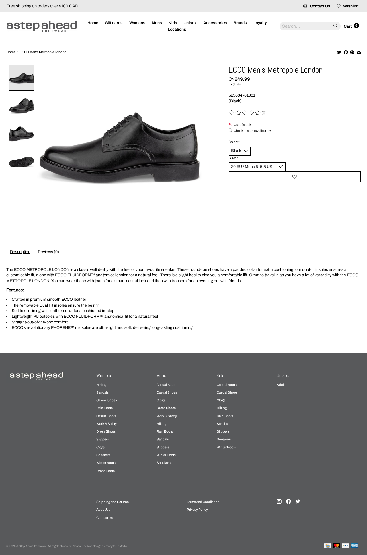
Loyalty (260, 23)
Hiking (101, 384)
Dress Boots (105, 471)
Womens (137, 23)
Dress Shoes (106, 431)
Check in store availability (252, 130)
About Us (103, 509)
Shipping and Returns (112, 502)
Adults (281, 384)
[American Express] (354, 545)
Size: (233, 158)
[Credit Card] (327, 545)
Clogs (100, 447)
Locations (177, 29)
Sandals (102, 392)
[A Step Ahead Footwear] (42, 26)
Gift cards (114, 23)
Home (92, 23)
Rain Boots (104, 408)
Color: (234, 142)
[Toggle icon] (336, 26)
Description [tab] (20, 252)
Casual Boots (106, 416)
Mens (157, 23)
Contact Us (104, 517)
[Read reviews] (245, 113)
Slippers (102, 439)
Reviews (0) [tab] (48, 252)
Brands (240, 23)
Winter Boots (106, 463)
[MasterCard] (336, 545)
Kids (173, 23)
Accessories (215, 23)
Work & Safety (106, 423)
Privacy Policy (197, 509)
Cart (348, 26)
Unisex (190, 23)
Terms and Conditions (203, 502)
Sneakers (103, 455)
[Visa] (345, 545)
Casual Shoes (106, 400)
